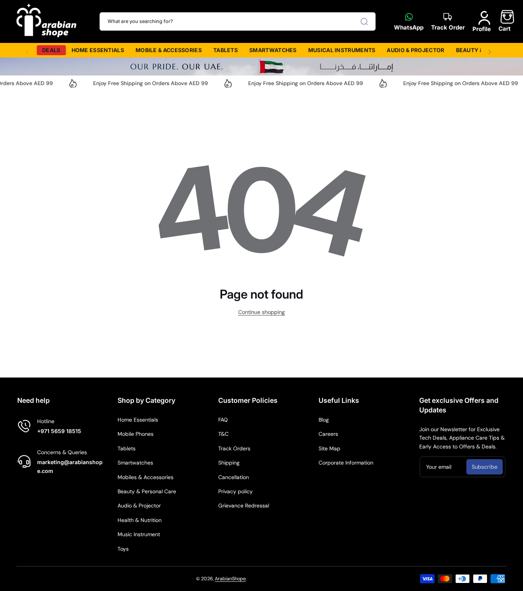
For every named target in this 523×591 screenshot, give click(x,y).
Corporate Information (346, 462)
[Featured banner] (261, 66)
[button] (504, 21)
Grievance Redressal (243, 505)
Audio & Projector (139, 505)
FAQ (223, 419)
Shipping (229, 462)
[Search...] (364, 21)
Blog (324, 419)
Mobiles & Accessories (145, 477)
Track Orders (234, 448)
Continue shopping (261, 312)
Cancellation (233, 477)
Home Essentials (138, 419)
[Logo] (46, 21)
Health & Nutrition (140, 520)
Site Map (329, 448)
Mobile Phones (136, 433)
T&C (223, 433)
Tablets (127, 448)
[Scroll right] (489, 50)
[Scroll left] (27, 50)
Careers (328, 433)
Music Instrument (139, 534)
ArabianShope (230, 579)
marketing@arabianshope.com (70, 466)
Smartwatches (135, 462)
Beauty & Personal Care (147, 491)
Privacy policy (235, 491)
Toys (123, 548)
